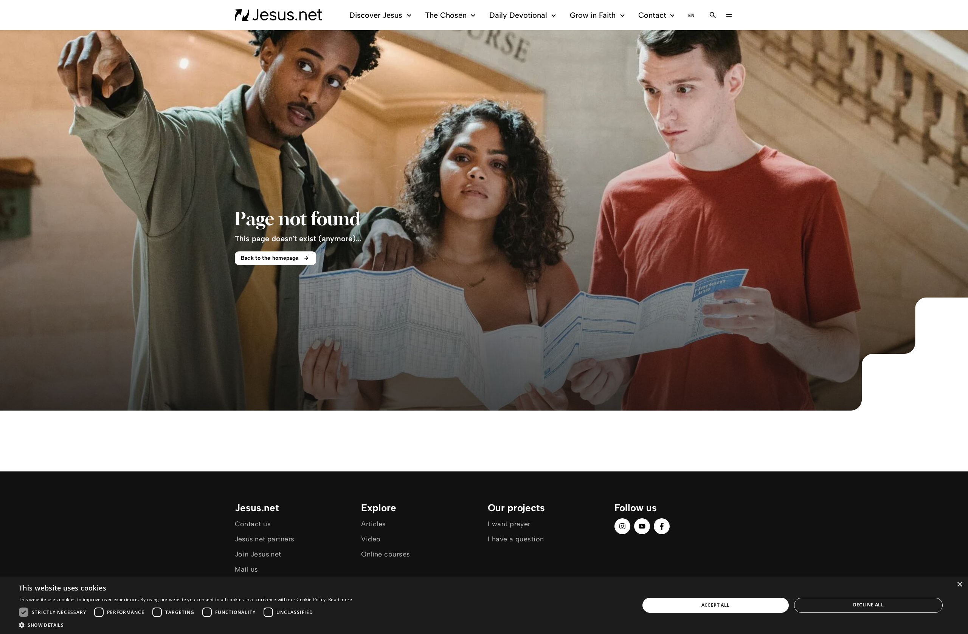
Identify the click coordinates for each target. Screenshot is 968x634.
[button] (185, 624)
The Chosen (446, 15)
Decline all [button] (868, 604)
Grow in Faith (593, 15)
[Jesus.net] (278, 15)
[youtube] (642, 526)
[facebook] (662, 526)
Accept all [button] (715, 605)
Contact (652, 15)
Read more (340, 599)
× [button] (959, 584)
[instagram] (622, 526)
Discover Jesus (375, 15)
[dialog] (484, 605)
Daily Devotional (518, 15)
